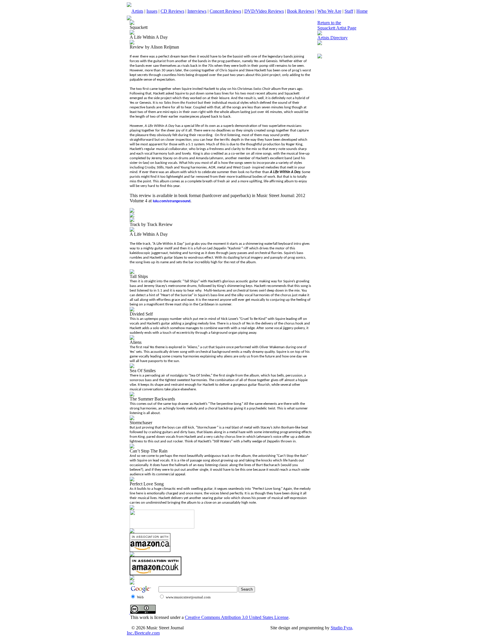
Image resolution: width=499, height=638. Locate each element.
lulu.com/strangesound (171, 201)
